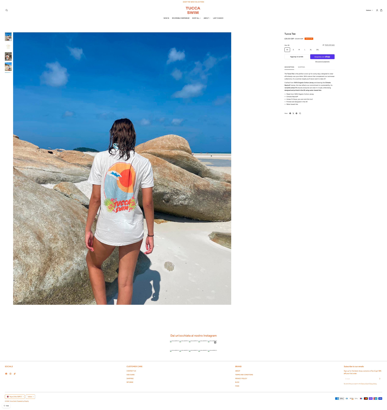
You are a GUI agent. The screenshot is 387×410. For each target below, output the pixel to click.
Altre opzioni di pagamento (322, 61)
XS (287, 50)
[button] (6, 10)
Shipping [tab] (301, 67)
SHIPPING (130, 378)
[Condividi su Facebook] (290, 113)
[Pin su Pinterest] (296, 113)
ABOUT (237, 371)
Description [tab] (289, 67)
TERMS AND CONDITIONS (244, 375)
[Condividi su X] (293, 113)
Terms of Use (364, 383)
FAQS (237, 386)
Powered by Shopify (23, 401)
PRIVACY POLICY (241, 378)
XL (311, 50)
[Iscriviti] (379, 378)
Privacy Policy (373, 383)
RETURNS (130, 382)
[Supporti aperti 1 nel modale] (227, 36)
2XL (317, 50)
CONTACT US (131, 371)
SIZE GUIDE (131, 375)
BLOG (237, 382)
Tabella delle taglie (330, 45)
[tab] (8, 36)
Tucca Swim (13, 401)
